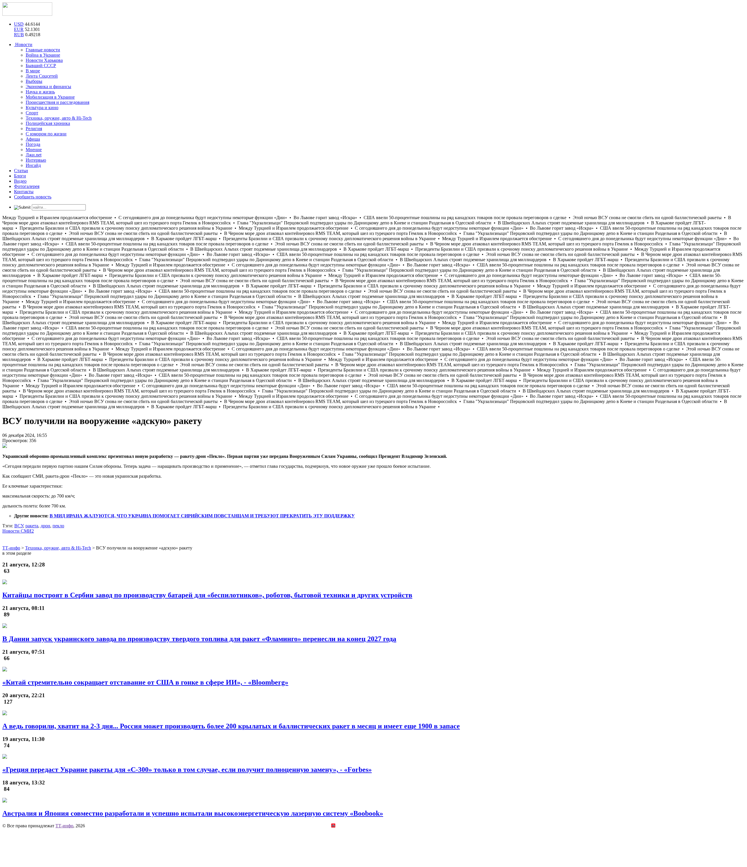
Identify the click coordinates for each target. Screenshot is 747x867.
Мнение (34, 149)
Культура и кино (42, 107)
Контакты (24, 191)
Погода (33, 144)
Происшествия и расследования (57, 102)
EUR (19, 29)
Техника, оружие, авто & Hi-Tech (59, 118)
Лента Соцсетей (42, 76)
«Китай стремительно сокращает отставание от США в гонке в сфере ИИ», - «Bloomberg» (145, 682)
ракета (31, 525)
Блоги (20, 175)
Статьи (21, 170)
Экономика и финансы (48, 86)
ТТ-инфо (64, 825)
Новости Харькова (44, 60)
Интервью (36, 160)
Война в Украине (43, 55)
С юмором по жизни (46, 133)
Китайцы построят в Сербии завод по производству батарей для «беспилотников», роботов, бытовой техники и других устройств (207, 595)
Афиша (33, 139)
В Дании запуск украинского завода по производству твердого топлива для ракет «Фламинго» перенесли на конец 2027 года (199, 639)
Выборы (34, 81)
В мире (33, 70)
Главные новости (43, 49)
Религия (34, 128)
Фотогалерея (26, 186)
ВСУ (18, 525)
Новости (23, 44)
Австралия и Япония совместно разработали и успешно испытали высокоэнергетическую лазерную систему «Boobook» (192, 813)
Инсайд (33, 165)
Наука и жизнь (40, 91)
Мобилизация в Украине (50, 97)
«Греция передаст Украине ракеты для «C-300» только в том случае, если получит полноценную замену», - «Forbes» (187, 769)
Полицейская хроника (48, 123)
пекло (58, 525)
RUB (19, 34)
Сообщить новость (32, 196)
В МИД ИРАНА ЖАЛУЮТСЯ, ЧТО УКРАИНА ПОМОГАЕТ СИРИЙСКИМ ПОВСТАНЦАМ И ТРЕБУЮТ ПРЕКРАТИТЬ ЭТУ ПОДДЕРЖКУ (202, 515)
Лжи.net (33, 154)
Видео (20, 181)
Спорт (32, 112)
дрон (45, 525)
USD (19, 24)
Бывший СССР (41, 65)
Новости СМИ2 (18, 530)
